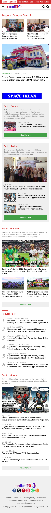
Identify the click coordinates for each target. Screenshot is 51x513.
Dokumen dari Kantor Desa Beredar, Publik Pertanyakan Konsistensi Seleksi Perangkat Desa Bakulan (27, 321)
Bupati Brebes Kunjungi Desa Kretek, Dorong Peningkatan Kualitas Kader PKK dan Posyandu (26, 357)
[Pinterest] (24, 491)
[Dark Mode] (43, 7)
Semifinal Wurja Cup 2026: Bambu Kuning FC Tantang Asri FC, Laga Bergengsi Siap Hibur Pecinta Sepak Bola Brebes (24, 271)
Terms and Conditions (26, 503)
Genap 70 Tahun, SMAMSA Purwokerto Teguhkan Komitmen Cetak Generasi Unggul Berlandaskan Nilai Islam (27, 365)
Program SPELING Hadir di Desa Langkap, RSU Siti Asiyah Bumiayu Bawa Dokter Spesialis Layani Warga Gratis (24, 188)
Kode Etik (18, 498)
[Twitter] (19, 491)
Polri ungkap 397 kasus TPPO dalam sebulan (20, 453)
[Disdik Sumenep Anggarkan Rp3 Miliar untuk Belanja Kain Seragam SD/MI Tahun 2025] (25, 57)
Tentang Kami (35, 500)
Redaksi (8, 498)
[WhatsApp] (33, 491)
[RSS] (37, 491)
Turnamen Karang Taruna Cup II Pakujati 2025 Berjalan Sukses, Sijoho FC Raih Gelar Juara (12, 294)
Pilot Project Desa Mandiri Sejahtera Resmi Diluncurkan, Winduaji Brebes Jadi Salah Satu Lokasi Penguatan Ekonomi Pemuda (37, 36)
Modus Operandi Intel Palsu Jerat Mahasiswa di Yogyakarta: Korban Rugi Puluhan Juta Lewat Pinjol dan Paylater (32, 196)
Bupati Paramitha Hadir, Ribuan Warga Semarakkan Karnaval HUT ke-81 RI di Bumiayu (32, 125)
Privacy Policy (29, 498)
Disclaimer (41, 498)
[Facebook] (14, 491)
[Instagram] (28, 491)
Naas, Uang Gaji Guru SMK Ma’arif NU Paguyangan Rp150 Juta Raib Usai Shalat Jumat (25, 436)
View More (24, 135)
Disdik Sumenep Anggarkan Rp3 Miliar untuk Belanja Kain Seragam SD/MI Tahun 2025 (25, 78)
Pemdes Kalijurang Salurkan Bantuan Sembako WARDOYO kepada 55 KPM (10, 36)
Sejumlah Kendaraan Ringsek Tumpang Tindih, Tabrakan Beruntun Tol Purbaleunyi (26, 348)
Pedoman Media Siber (19, 500)
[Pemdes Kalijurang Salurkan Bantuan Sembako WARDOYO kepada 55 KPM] (13, 25)
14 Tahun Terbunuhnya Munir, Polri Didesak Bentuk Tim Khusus (24, 460)
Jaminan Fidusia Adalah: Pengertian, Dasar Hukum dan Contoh (28, 339)
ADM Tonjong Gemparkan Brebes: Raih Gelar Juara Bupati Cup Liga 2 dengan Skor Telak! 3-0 (37, 294)
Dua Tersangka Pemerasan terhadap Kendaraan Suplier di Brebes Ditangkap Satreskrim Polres (25, 445)
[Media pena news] (14, 6)
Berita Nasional (8, 73)
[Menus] (3, 6)
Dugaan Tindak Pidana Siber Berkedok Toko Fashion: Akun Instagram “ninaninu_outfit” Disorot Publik (30, 208)
